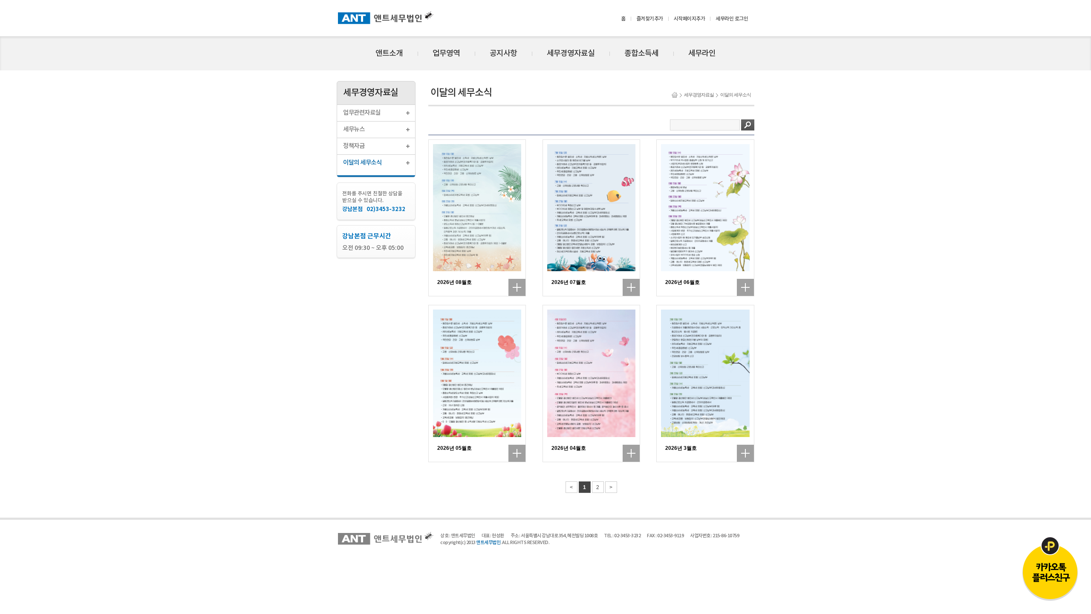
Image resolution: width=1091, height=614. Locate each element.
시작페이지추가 (689, 19)
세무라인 (702, 53)
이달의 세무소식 (362, 162)
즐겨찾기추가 (649, 19)
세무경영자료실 (571, 53)
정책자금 (353, 146)
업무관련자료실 (362, 112)
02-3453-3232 (627, 536)
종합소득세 (641, 53)
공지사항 (503, 53)
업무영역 (446, 53)
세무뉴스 (353, 129)
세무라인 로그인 (732, 19)
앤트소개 (389, 53)
